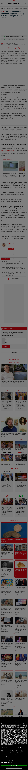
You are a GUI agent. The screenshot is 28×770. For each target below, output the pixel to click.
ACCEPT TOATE (14, 765)
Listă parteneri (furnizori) (6, 762)
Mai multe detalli (23, 727)
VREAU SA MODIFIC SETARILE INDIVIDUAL (14, 768)
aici (11, 738)
